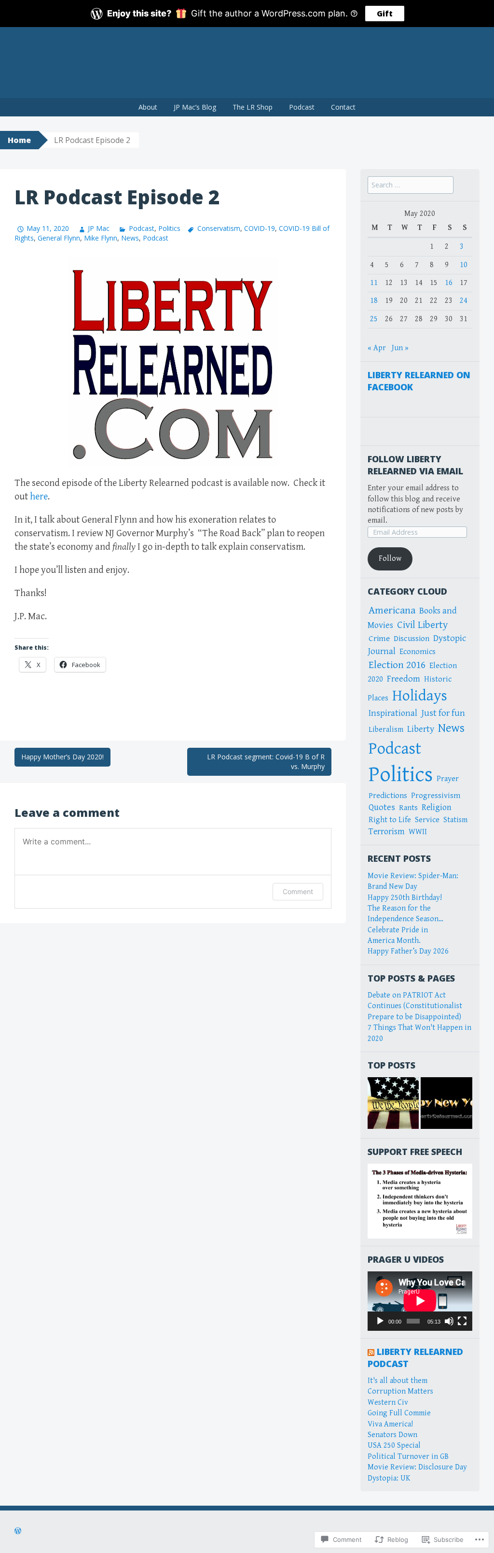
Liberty (420, 729)
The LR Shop (253, 107)
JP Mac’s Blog (195, 107)
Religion (437, 807)
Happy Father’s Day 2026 (408, 951)
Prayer (448, 779)
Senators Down (392, 1434)
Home (19, 140)
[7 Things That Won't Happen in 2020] (446, 1103)
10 (463, 265)
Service (427, 820)
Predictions (388, 795)
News (130, 237)
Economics (417, 651)
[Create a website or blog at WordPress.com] (17, 1532)
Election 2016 (397, 665)
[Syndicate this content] (371, 1351)
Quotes (382, 807)
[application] (420, 1300)
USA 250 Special (394, 1445)
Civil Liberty (422, 625)
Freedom (403, 678)
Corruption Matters (400, 1391)
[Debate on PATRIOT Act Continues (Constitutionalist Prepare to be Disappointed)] (393, 1103)
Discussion (411, 638)
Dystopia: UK (389, 1478)
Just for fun (443, 713)
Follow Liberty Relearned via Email (415, 465)
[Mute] (449, 1321)
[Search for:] (410, 185)
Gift (385, 13)
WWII (418, 832)
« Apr (377, 348)
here (39, 496)
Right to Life (390, 820)
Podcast (302, 107)
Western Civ (388, 1402)
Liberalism (386, 729)
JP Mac (99, 228)
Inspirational (393, 713)
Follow (390, 558)
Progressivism (435, 795)
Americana (392, 610)
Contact (343, 107)
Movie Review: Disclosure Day (417, 1467)
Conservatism (218, 228)
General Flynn (59, 237)
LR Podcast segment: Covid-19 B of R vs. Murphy (266, 761)
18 (374, 300)
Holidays (419, 696)
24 (463, 300)
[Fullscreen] (462, 1321)
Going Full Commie (399, 1413)
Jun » (400, 348)
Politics (169, 228)
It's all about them (397, 1380)
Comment (298, 891)
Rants (408, 807)
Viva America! (390, 1424)
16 (449, 282)
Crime (379, 638)
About (147, 107)
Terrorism (387, 831)
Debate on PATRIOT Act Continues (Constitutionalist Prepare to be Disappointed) (415, 1006)
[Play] (380, 1321)
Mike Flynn (100, 237)
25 (374, 319)
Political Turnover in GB (408, 1456)
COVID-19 (259, 228)
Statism (455, 820)
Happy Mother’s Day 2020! (62, 756)
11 (374, 282)
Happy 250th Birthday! (405, 897)
